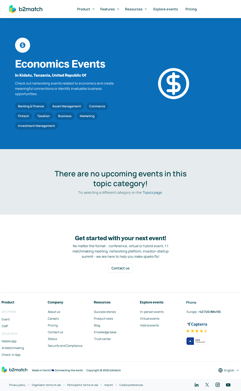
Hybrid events (149, 325)
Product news (103, 318)
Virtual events (149, 318)
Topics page (152, 192)
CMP (5, 326)
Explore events (165, 9)
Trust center (102, 339)
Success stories (105, 312)
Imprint (108, 385)
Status (52, 339)
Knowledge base (105, 332)
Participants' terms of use (82, 385)
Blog (97, 325)
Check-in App (11, 355)
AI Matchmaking (13, 348)
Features (107, 9)
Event (6, 319)
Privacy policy (17, 385)
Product (83, 9)
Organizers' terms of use (46, 385)
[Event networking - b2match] (26, 9)
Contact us (120, 268)
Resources (134, 9)
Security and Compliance (65, 346)
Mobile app (9, 341)
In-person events (152, 312)
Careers (53, 318)
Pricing (191, 9)
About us (54, 312)
